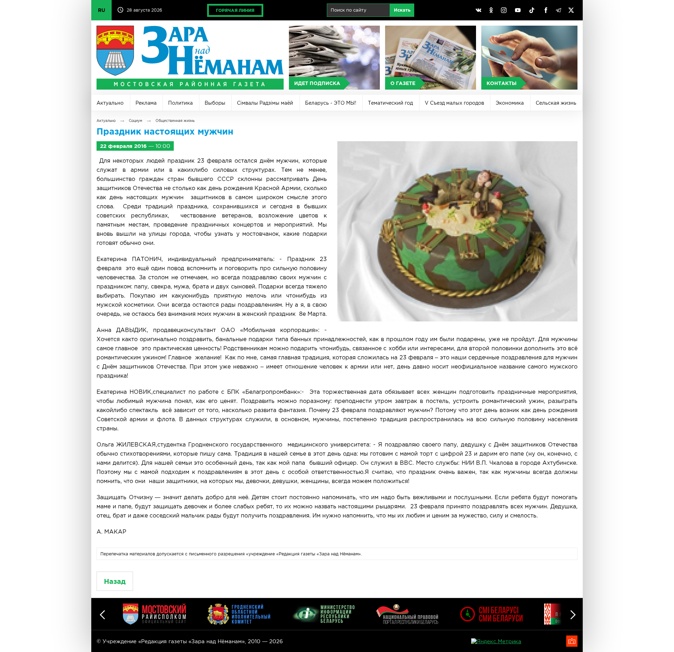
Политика (180, 103)
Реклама (146, 103)
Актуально (110, 103)
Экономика (510, 103)
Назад (115, 581)
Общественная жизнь (175, 121)
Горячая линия (235, 10)
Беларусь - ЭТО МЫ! (330, 103)
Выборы (215, 103)
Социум (135, 121)
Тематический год (390, 103)
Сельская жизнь (556, 103)
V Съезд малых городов (454, 103)
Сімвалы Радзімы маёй (265, 103)
